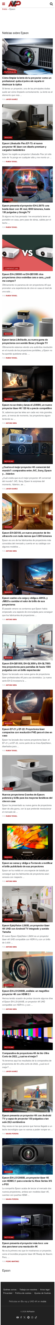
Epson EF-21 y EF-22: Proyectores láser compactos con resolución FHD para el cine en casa (27, 732)
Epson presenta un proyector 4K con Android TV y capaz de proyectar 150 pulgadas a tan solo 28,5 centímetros (26, 1119)
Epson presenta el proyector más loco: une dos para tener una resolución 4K (25, 1244)
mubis (43, 1301)
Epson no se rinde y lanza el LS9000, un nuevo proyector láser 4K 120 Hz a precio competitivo (27, 406)
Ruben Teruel (11, 162)
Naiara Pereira (12, 1134)
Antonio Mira (11, 423)
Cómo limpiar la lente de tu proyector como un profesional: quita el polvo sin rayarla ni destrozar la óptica (26, 81)
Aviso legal (45, 1289)
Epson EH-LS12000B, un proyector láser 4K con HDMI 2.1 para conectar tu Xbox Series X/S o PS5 (27, 1181)
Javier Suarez (12, 99)
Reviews (9, 985)
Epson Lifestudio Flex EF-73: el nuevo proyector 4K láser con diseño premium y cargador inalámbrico (24, 147)
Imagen (8, 137)
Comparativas (11, 268)
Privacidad (7, 1293)
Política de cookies (23, 1293)
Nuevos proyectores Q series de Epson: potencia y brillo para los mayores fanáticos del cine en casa (27, 798)
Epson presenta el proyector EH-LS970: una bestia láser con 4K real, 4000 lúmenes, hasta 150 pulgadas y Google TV (26, 209)
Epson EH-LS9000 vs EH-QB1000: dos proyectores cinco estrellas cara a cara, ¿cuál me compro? (26, 277)
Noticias (9, 461)
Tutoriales (10, 72)
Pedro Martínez (12, 1261)
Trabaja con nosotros (28, 1289)
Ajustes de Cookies (42, 1293)
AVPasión (31, 1311)
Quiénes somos (10, 1289)
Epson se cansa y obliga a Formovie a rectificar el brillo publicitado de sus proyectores (27, 864)
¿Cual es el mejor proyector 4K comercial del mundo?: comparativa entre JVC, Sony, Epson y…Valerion (27, 470)
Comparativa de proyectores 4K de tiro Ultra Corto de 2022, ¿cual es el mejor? (25, 1054)
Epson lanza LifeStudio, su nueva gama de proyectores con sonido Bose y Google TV (25, 341)
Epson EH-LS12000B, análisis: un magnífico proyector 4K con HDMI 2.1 (25, 992)
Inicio (4, 9)
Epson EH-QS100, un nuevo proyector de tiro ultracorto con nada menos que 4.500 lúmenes (27, 534)
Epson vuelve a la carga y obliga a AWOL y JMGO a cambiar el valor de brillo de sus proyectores (25, 601)
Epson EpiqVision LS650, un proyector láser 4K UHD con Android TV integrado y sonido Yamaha (26, 929)
